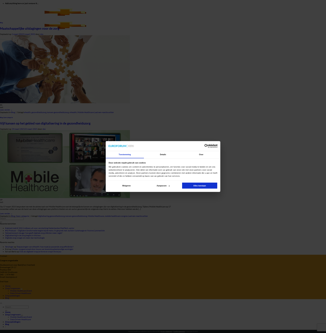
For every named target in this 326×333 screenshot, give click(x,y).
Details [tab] (163, 154)
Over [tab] (201, 154)
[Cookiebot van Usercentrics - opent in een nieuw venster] (206, 146)
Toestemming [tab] (125, 154)
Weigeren (126, 186)
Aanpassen (162, 186)
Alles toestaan (199, 186)
